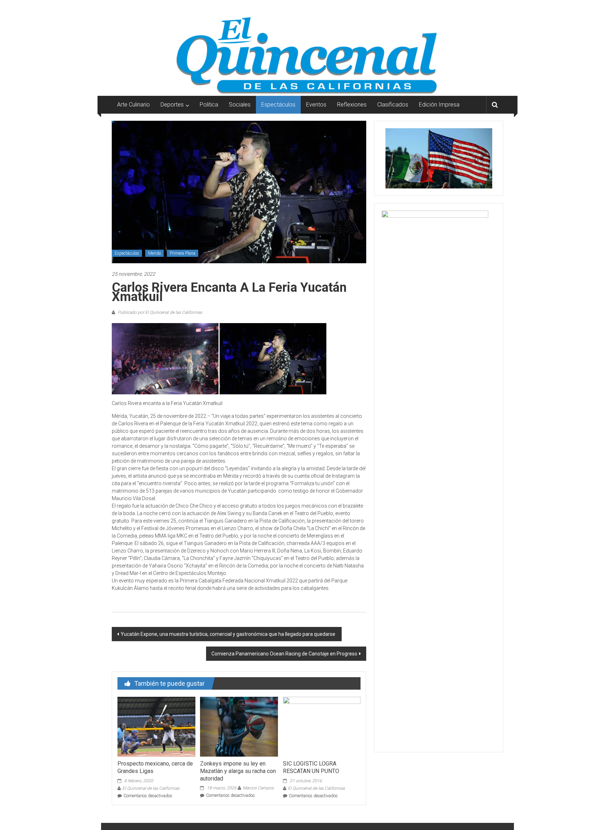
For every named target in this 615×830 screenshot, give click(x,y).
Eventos (316, 104)
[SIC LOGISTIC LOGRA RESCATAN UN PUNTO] (322, 726)
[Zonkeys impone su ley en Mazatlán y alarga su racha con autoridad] (239, 726)
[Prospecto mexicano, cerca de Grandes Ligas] (156, 726)
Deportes (172, 104)
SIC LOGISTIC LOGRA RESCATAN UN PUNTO (311, 767)
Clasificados (392, 104)
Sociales (240, 104)
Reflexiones (352, 104)
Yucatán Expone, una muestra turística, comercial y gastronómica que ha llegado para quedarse (228, 634)
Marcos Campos (258, 787)
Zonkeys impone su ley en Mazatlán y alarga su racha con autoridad (238, 771)
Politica (209, 104)
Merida (154, 253)
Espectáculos (278, 104)
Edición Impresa (439, 104)
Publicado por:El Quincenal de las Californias (159, 312)
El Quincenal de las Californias (150, 788)
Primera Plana (182, 253)
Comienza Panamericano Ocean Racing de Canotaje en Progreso (284, 654)
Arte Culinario (133, 104)
